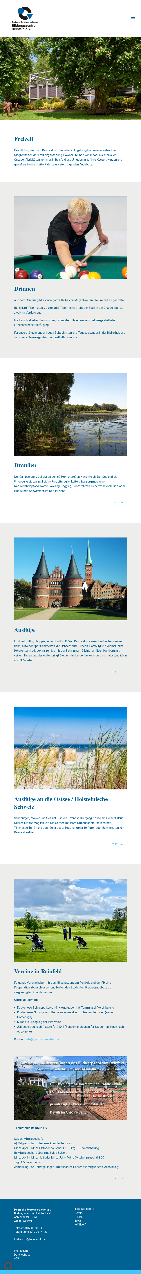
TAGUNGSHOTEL (84, 1209)
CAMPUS (80, 1212)
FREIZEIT (80, 1216)
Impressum (21, 1250)
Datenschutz (22, 1254)
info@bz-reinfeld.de (34, 1239)
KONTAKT (80, 1224)
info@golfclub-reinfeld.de (42, 1039)
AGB (16, 1258)
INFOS (78, 1220)
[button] (8, 1266)
